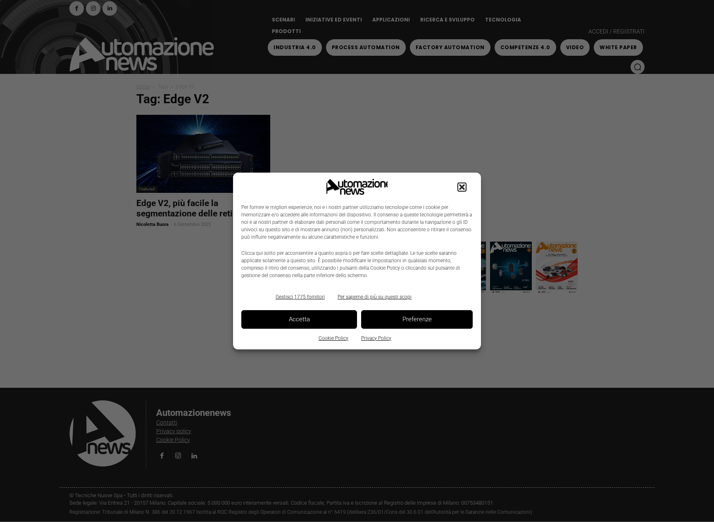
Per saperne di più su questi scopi (375, 297)
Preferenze (417, 319)
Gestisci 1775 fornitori (300, 297)
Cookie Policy (333, 338)
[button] (462, 187)
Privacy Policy (376, 338)
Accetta (299, 319)
